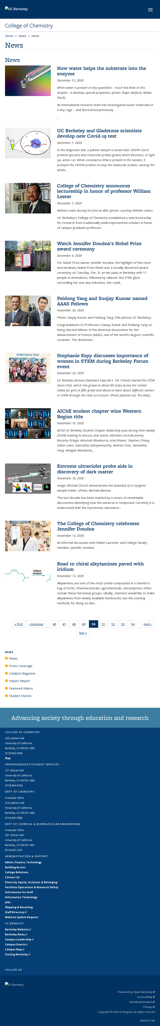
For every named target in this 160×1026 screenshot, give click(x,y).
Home (9, 36)
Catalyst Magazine (22, 673)
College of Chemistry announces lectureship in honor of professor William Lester (104, 191)
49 (85, 625)
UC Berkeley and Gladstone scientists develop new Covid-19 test (99, 133)
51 (104, 625)
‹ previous (37, 624)
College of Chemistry (29, 25)
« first (20, 624)
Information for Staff (19, 892)
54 (134, 625)
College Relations (16, 872)
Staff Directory (16, 912)
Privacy (149, 1007)
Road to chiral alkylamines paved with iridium (100, 566)
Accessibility (146, 997)
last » (84, 633)
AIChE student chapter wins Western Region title (99, 413)
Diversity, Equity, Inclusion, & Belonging (31, 882)
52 (114, 625)
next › (149, 624)
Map (8, 758)
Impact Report (19, 681)
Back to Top (147, 1020)
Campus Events (16, 944)
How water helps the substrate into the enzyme (101, 71)
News (22, 36)
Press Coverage (20, 666)
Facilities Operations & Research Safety (31, 887)
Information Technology (21, 897)
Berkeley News (16, 934)
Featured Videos (21, 688)
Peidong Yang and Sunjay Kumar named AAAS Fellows (102, 301)
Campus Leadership (19, 939)
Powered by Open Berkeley (136, 992)
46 (55, 625)
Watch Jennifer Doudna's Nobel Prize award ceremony (99, 246)
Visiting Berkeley (17, 954)
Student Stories (20, 696)
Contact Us (12, 877)
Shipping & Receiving (19, 907)
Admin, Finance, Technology (23, 862)
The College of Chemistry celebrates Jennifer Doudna (98, 526)
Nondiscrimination (142, 1002)
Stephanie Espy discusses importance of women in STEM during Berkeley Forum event (102, 361)
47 (65, 625)
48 (75, 625)
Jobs (8, 902)
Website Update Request (21, 917)
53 (124, 625)
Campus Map (14, 949)
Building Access (15, 867)
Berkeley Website (18, 929)
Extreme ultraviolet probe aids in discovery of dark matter (94, 469)
